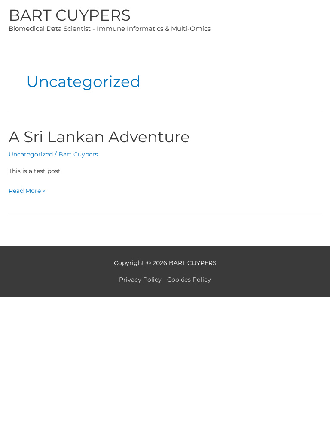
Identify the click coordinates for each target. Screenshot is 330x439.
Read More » (27, 191)
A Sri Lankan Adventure (99, 136)
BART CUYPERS (70, 15)
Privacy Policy (140, 279)
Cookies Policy (189, 279)
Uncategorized (31, 154)
